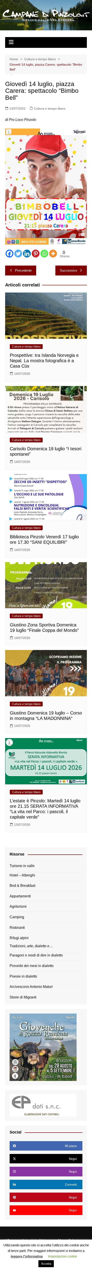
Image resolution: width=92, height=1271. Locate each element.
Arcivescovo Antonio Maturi (31, 987)
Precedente (23, 270)
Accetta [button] (46, 1263)
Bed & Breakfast (22, 885)
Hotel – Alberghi (22, 875)
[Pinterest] (36, 253)
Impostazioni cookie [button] (62, 1256)
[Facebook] (9, 253)
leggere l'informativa (27, 1256)
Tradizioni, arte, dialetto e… (31, 946)
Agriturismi (18, 906)
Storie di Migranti (23, 997)
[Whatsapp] (44, 253)
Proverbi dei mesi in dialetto (32, 966)
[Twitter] (18, 253)
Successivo (68, 270)
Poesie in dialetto (23, 976)
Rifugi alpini (19, 938)
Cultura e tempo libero (49, 108)
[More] (53, 253)
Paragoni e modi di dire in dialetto (36, 955)
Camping (17, 917)
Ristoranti (17, 927)
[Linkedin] (27, 253)
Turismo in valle (22, 866)
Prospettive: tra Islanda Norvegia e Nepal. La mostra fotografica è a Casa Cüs (44, 360)
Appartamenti (20, 896)
